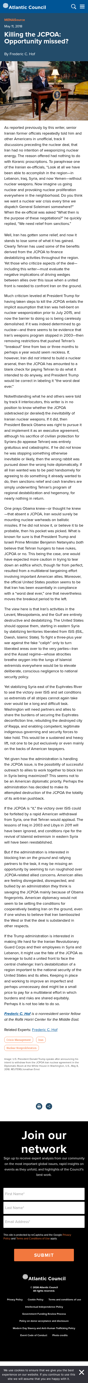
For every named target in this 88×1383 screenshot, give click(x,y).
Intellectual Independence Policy (44, 1307)
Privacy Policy (15, 1299)
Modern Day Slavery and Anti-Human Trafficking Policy (44, 1328)
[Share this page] (49, 1106)
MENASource (14, 19)
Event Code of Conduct (33, 1335)
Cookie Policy (35, 1299)
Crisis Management (18, 1039)
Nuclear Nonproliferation (21, 1048)
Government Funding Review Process (44, 1314)
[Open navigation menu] (82, 6)
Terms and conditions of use (64, 1299)
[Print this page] (39, 1106)
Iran (40, 1039)
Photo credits (60, 1335)
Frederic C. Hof (44, 1029)
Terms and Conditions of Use (33, 1238)
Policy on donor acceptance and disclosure (44, 1321)
